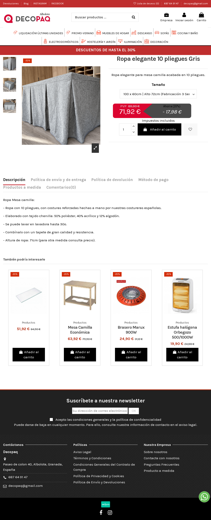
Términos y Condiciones (92, 458)
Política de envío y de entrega (58, 180)
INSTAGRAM (40, 3)
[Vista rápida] (32, 317)
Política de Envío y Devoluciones (99, 482)
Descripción (14, 180)
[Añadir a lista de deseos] (190, 129)
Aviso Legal (82, 452)
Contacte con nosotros (161, 458)
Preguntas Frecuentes (161, 464)
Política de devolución (112, 180)
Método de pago (153, 180)
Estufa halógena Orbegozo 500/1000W (182, 332)
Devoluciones (11, 3)
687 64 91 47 (171, 3)
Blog (26, 3)
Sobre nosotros (155, 452)
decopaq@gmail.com (196, 3)
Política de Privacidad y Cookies (98, 476)
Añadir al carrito (163, 129)
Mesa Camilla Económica (80, 330)
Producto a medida (159, 471)
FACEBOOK (58, 3)
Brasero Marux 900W (131, 330)
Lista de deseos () (148, 3)
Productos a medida (22, 187)
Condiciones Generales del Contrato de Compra (104, 467)
